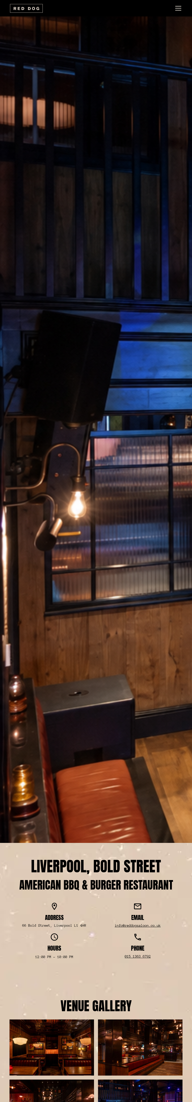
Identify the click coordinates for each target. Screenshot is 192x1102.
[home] (26, 8)
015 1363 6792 (138, 956)
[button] (177, 8)
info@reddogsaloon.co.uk (138, 925)
